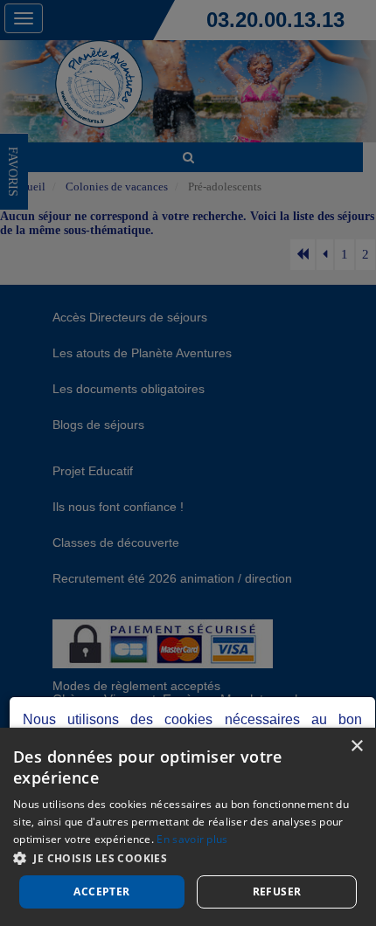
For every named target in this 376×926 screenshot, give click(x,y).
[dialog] (188, 827)
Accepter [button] (101, 891)
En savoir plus (192, 839)
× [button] (356, 746)
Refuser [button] (277, 891)
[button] (188, 857)
